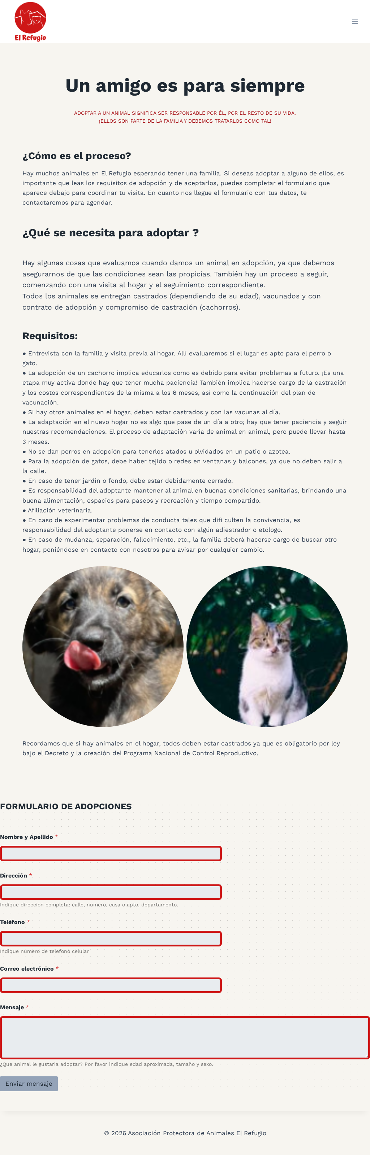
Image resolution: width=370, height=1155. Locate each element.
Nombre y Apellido (29, 837)
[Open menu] (354, 21)
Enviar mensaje (28, 1083)
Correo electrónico (29, 968)
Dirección (16, 875)
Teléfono (15, 922)
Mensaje (14, 1007)
